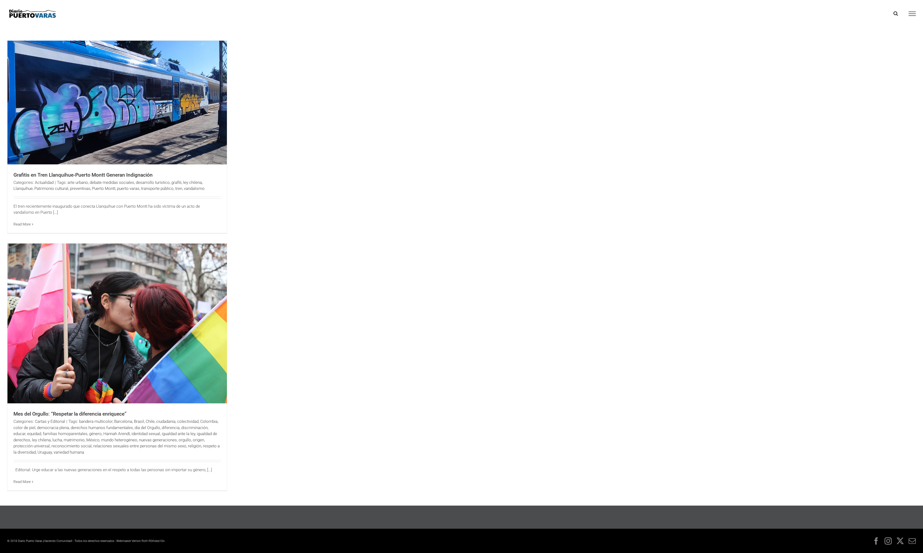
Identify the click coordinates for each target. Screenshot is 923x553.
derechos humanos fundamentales (102, 427)
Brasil (139, 421)
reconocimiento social (71, 446)
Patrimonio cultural (51, 188)
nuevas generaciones (158, 439)
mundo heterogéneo (119, 439)
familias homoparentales (65, 433)
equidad (34, 433)
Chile (150, 421)
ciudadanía (165, 421)
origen (198, 439)
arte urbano (78, 182)
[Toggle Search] (895, 13)
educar (19, 433)
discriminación (194, 427)
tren (178, 188)
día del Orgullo (147, 427)
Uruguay (44, 452)
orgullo (185, 439)
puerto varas (128, 188)
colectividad (188, 421)
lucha (57, 439)
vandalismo (194, 188)
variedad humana (69, 452)
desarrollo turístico (153, 182)
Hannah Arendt (116, 433)
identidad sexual (145, 433)
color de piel (24, 427)
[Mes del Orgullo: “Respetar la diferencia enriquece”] (117, 323)
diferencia (171, 427)
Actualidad (44, 182)
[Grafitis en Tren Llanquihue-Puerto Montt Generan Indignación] (117, 102)
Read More (22, 224)
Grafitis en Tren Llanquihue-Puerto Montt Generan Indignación (83, 175)
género (95, 433)
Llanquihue (23, 188)
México (93, 439)
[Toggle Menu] (912, 14)
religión (194, 446)
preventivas (80, 188)
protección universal (31, 446)
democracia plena (53, 427)
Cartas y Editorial (50, 421)
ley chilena (192, 182)
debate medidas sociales (112, 182)
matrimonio (74, 439)
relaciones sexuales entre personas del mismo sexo (139, 446)
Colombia (209, 421)
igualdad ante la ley (178, 433)
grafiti (176, 182)
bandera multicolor (95, 421)
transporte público (157, 188)
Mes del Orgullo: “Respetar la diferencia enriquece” (69, 414)
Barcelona (123, 421)
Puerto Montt (103, 188)
